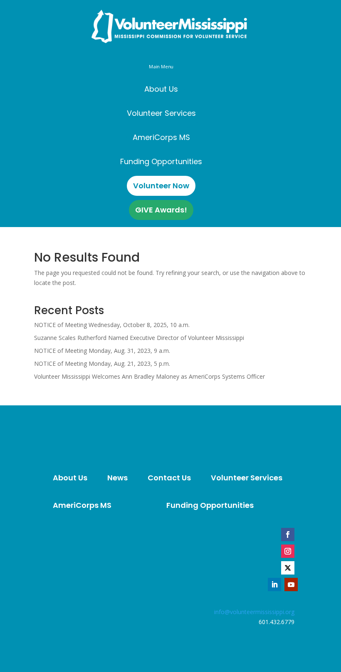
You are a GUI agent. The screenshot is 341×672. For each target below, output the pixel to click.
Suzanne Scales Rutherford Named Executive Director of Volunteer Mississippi (139, 338)
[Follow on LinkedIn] (274, 584)
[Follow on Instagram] (287, 551)
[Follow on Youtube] (291, 584)
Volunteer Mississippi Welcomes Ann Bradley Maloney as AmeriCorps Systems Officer (149, 376)
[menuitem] (161, 89)
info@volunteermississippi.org (254, 612)
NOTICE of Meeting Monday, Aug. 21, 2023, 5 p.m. (102, 363)
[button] (161, 66)
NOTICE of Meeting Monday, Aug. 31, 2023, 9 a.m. (102, 351)
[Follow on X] (287, 568)
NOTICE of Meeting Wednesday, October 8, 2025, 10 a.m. (112, 325)
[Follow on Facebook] (287, 534)
